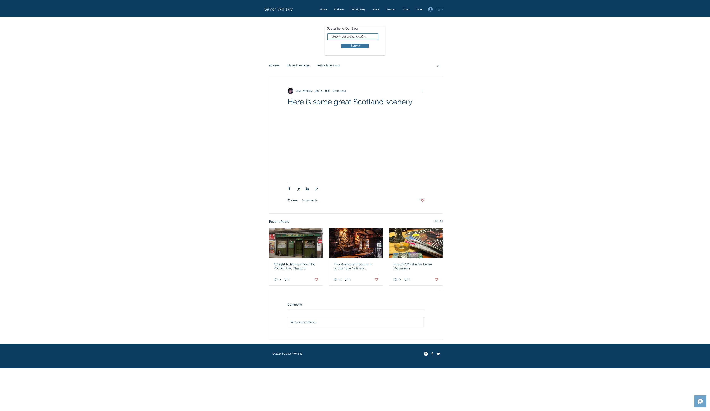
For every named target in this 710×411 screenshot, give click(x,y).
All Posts (274, 65)
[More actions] (422, 91)
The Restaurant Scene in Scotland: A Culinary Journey (353, 266)
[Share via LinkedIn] (307, 189)
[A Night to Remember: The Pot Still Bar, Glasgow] (296, 243)
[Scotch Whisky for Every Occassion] (416, 243)
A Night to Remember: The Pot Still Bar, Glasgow (294, 266)
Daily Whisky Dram (328, 65)
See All (439, 221)
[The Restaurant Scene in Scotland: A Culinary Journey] (356, 243)
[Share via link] (316, 189)
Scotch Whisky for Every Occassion (413, 266)
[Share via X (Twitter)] (298, 189)
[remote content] (356, 144)
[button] (438, 65)
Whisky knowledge (298, 65)
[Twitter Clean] (438, 354)
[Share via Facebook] (289, 189)
